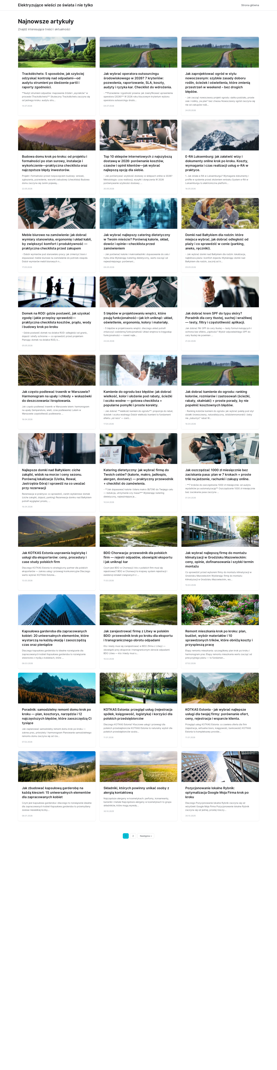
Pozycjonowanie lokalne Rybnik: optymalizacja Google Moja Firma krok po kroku (217, 792)
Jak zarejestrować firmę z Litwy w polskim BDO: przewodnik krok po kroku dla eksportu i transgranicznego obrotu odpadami (138, 635)
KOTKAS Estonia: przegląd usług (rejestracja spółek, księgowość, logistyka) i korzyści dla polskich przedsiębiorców (138, 714)
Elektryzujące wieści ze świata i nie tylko (55, 5)
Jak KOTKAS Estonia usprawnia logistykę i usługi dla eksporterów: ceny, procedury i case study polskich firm (54, 557)
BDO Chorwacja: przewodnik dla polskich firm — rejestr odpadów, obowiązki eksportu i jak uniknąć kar (138, 557)
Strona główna (250, 5)
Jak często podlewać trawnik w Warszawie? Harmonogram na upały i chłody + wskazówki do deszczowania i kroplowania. (57, 396)
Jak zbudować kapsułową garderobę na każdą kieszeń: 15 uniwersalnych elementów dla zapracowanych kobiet (56, 792)
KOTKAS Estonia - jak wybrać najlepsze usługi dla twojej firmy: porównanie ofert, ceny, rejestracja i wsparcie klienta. (217, 714)
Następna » (146, 836)
